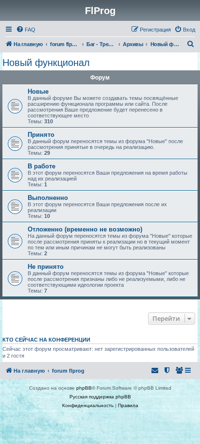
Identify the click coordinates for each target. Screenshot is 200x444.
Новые (38, 91)
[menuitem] (25, 29)
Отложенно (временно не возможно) (85, 229)
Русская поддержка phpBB (100, 396)
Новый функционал (46, 62)
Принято (41, 134)
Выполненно (48, 197)
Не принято (46, 266)
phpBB (84, 388)
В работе (41, 166)
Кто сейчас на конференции (46, 340)
